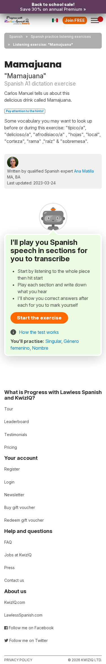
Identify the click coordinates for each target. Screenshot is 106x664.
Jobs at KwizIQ (18, 554)
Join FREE (75, 20)
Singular (53, 341)
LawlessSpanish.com (23, 615)
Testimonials (15, 434)
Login (9, 482)
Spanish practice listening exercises (61, 36)
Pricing (10, 447)
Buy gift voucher (19, 507)
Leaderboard (16, 421)
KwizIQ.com (14, 602)
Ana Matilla (84, 171)
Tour (8, 408)
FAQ (8, 542)
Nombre (40, 348)
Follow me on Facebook (31, 627)
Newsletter (14, 494)
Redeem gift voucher (24, 520)
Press (9, 567)
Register (12, 469)
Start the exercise (39, 318)
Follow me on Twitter (28, 640)
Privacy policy (18, 660)
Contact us (14, 580)
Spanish (16, 36)
